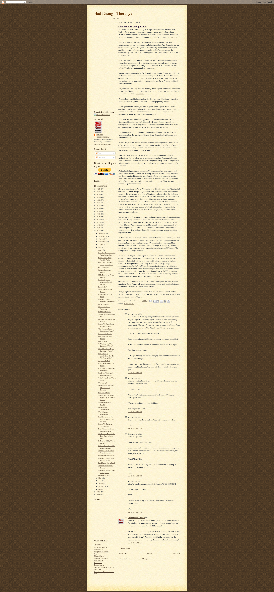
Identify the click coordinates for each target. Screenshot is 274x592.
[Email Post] (150, 301)
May (100, 478)
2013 (98, 222)
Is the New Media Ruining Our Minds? (106, 369)
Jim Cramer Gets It (104, 267)
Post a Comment (125, 548)
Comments (101, 157)
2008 (98, 494)
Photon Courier (99, 565)
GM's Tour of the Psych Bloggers (106, 276)
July (100, 247)
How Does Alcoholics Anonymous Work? (105, 263)
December (102, 233)
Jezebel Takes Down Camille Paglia (104, 259)
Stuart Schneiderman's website (104, 572)
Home (149, 553)
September (102, 242)
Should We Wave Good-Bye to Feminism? (106, 325)
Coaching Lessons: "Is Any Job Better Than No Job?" (106, 419)
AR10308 (97, 545)
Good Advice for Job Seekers (105, 290)
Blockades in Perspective (106, 455)
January (101, 489)
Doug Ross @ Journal (101, 551)
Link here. (140, 93)
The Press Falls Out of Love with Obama (105, 374)
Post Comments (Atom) (138, 558)
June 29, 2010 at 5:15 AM (135, 543)
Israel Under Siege (104, 475)
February (101, 486)
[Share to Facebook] (165, 301)
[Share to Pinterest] (168, 301)
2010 (98, 231)
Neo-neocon (98, 563)
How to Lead (102, 341)
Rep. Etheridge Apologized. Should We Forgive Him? (106, 355)
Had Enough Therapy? (113, 13)
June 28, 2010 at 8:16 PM (135, 476)
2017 (98, 211)
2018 (98, 208)
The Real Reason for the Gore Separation (106, 451)
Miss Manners (98, 560)
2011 (98, 228)
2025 (98, 189)
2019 (98, 206)
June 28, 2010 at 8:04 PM (135, 428)
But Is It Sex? (102, 287)
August (101, 244)
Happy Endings (103, 304)
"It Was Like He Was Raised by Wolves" (105, 345)
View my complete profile (102, 144)
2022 (98, 197)
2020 (98, 203)
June (100, 250)
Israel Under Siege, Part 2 (106, 463)
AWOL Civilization (100, 547)
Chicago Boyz (98, 549)
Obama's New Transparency (103, 408)
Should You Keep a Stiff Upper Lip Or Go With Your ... (106, 397)
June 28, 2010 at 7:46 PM (135, 373)
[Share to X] (161, 301)
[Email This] (154, 301)
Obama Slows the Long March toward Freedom (106, 387)
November (102, 236)
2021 (98, 200)
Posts (99, 153)
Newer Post (122, 553)
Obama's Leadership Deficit (132, 26)
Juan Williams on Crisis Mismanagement (106, 430)
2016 (98, 214)
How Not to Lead (104, 392)
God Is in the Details (105, 334)
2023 (98, 194)
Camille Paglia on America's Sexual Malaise (105, 282)
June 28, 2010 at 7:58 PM (135, 412)
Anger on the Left (104, 361)
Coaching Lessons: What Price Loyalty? (106, 459)
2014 (98, 219)
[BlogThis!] (157, 301)
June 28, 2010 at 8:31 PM (135, 512)
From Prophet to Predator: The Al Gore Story (106, 254)
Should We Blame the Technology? (105, 425)
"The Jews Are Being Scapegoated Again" (106, 330)
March (100, 483)
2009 (98, 492)
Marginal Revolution (101, 558)
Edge (96, 554)
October (101, 239)
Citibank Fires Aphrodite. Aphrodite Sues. (106, 447)
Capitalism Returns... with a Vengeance (106, 471)
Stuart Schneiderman (103, 136)
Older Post (176, 553)
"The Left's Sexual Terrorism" (104, 308)
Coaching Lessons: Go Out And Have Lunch (106, 300)
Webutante (97, 574)
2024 (98, 192)
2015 (98, 217)
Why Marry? (102, 383)
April (100, 481)
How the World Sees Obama (105, 337)
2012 (98, 225)
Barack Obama (129, 303)
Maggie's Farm (99, 556)
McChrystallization (104, 311)
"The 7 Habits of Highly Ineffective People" (106, 350)
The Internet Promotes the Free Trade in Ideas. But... (106, 436)
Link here (173, 37)
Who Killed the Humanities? (103, 413)
